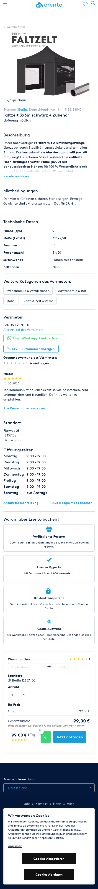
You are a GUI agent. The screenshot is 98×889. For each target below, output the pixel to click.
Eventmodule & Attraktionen (28, 291)
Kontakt (42, 804)
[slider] (16, 363)
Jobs (27, 804)
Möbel (10, 301)
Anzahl (13, 687)
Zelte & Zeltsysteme (39, 301)
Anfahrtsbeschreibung (21, 503)
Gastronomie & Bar (72, 291)
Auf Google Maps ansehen (72, 503)
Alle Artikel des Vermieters (23, 329)
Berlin (22, 109)
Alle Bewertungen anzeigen (24, 408)
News (57, 804)
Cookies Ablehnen (49, 874)
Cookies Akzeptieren (49, 858)
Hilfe (70, 804)
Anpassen (15, 846)
